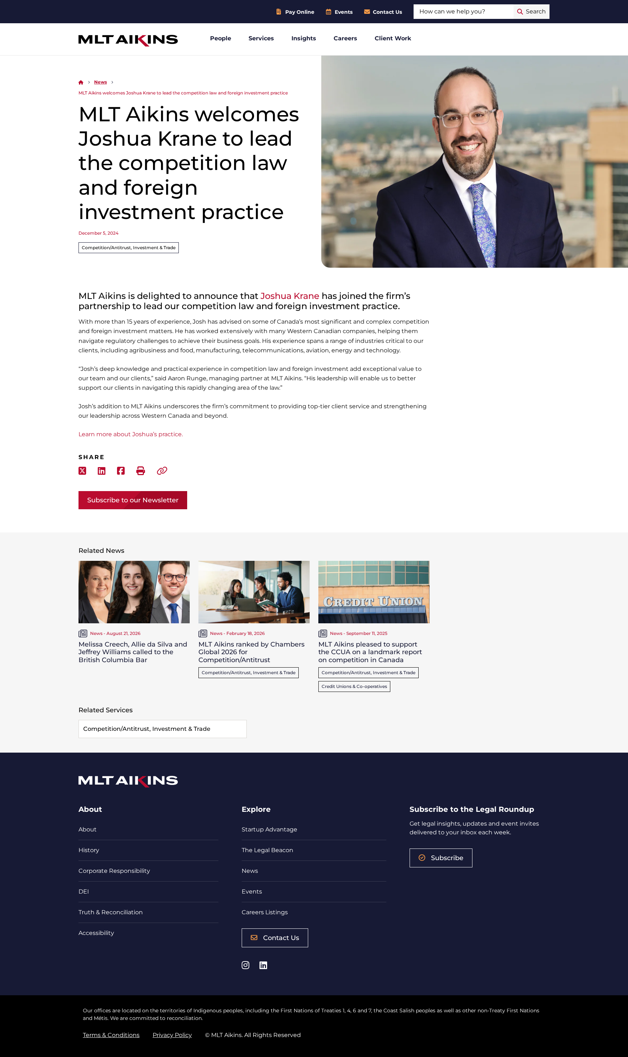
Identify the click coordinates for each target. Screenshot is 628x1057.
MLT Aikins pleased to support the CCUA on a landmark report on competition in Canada (370, 652)
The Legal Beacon (267, 850)
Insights (303, 38)
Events (344, 12)
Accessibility (96, 933)
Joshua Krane (290, 296)
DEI (83, 891)
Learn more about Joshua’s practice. (130, 434)
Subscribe (447, 858)
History (88, 850)
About (87, 829)
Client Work (393, 38)
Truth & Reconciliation (110, 912)
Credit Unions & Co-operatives (354, 686)
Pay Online (299, 12)
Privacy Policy (172, 1035)
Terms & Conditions (111, 1035)
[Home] (81, 81)
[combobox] (464, 11)
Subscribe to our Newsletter (132, 500)
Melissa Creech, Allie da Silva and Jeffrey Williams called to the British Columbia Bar (132, 652)
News (100, 82)
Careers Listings (265, 912)
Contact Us (387, 12)
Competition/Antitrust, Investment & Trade (129, 247)
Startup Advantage (269, 829)
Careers (345, 38)
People (220, 38)
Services (261, 38)
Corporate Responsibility (114, 870)
